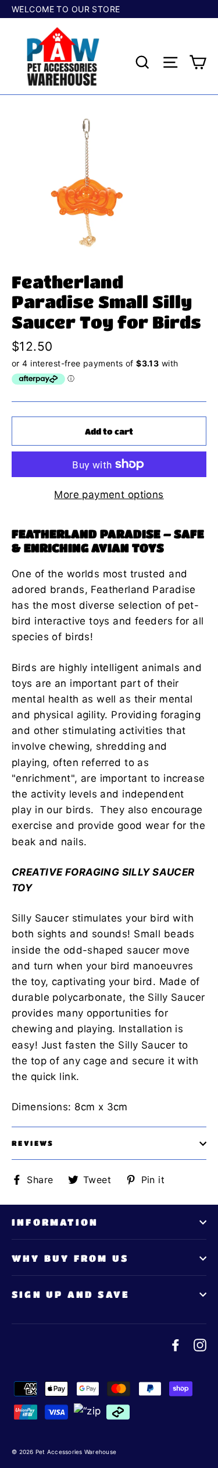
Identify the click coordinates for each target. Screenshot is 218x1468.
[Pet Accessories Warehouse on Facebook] (175, 1345)
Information (55, 1221)
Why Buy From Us (70, 1258)
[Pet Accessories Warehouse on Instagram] (200, 1345)
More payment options (109, 494)
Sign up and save (71, 1294)
